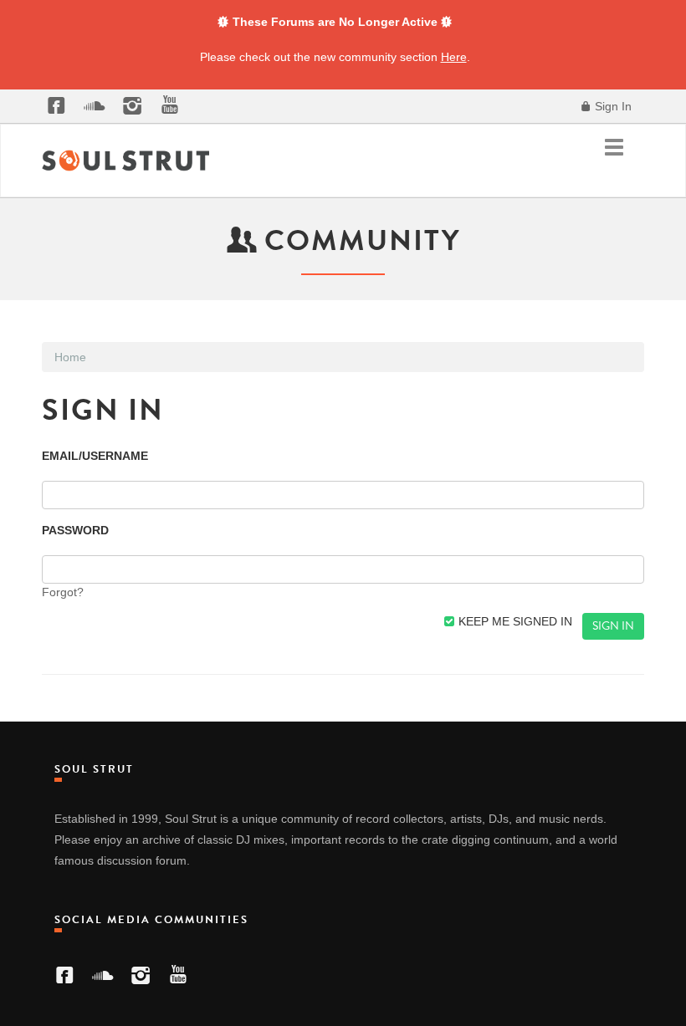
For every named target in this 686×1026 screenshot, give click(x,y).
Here (454, 57)
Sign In (611, 106)
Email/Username (95, 455)
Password (75, 530)
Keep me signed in (513, 621)
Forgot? (63, 592)
